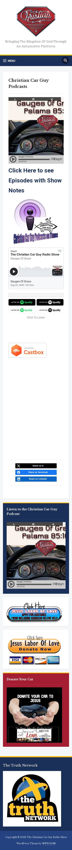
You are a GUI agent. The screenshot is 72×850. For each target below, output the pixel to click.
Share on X (37, 466)
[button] (9, 60)
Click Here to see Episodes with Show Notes (35, 180)
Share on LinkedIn (38, 479)
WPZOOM (49, 843)
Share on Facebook (38, 472)
